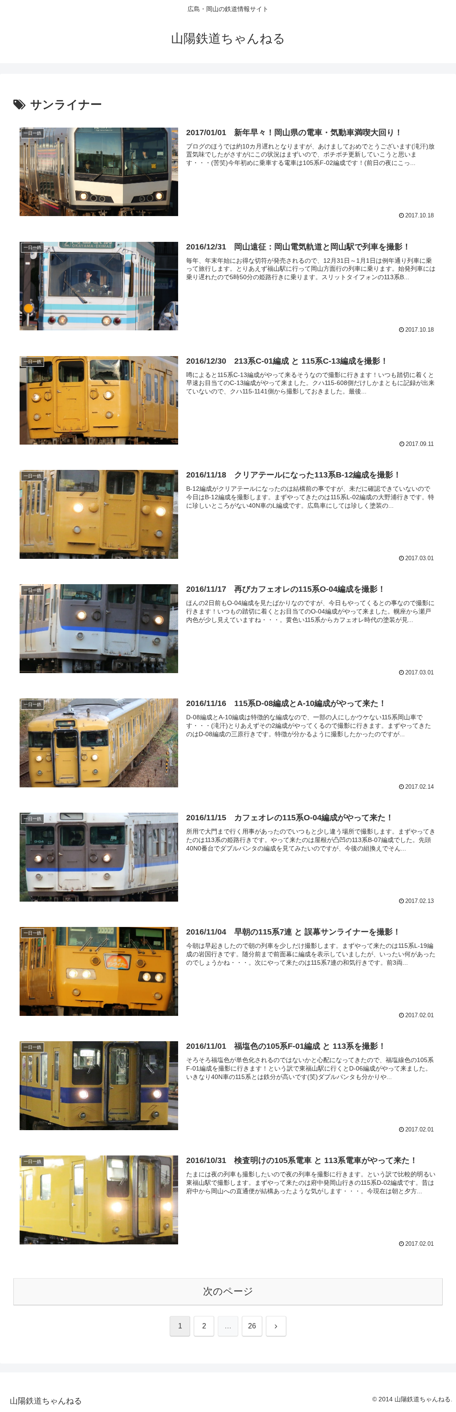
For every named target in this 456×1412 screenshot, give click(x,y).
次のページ (228, 1291)
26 (252, 1326)
